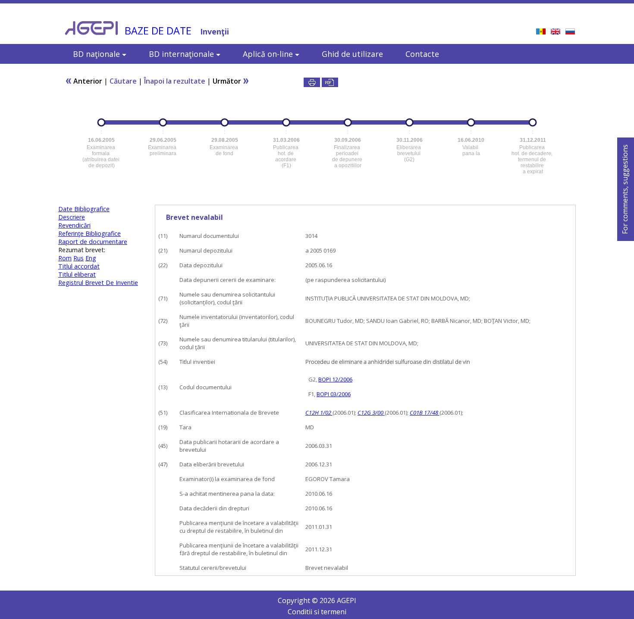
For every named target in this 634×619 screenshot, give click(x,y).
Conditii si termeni (317, 611)
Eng (90, 258)
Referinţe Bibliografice (89, 233)
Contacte (422, 54)
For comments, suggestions (625, 189)
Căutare (123, 81)
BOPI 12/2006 (335, 379)
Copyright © (299, 600)
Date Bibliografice (84, 209)
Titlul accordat (79, 266)
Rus (78, 258)
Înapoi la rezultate (174, 81)
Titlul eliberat (77, 274)
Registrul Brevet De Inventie (98, 282)
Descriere (71, 217)
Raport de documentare (92, 242)
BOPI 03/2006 (334, 394)
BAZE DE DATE (158, 31)
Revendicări (74, 225)
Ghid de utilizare (352, 54)
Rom (65, 258)
